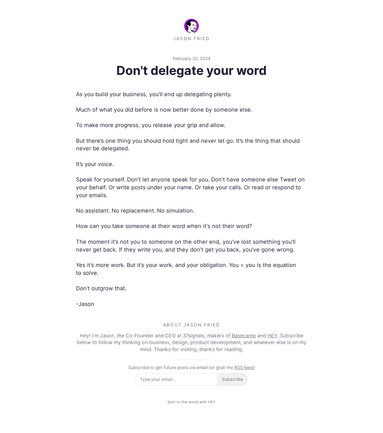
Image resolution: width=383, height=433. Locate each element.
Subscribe (232, 379)
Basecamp (244, 335)
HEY (272, 335)
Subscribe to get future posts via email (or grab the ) (191, 367)
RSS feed (243, 367)
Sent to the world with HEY (191, 402)
